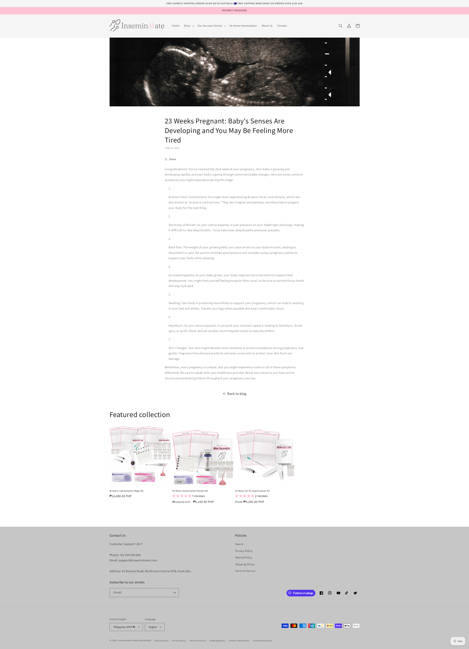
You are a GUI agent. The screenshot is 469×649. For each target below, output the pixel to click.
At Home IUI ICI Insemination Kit (252, 490)
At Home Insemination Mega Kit (126, 490)
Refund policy (162, 640)
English (153, 627)
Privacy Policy (244, 551)
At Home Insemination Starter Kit (190, 490)
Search (239, 544)
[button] (188, 26)
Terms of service (198, 640)
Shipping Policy (244, 564)
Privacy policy (179, 640)
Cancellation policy (262, 640)
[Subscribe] (174, 592)
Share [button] (172, 159)
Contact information (239, 640)
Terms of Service (245, 571)
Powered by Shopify (141, 640)
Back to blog (236, 393)
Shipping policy (217, 640)
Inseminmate (124, 640)
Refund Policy (243, 557)
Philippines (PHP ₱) (124, 627)
